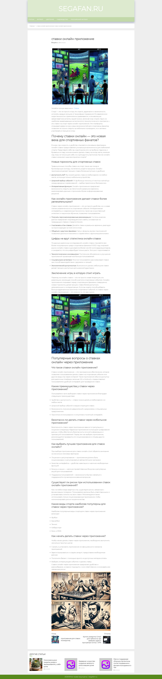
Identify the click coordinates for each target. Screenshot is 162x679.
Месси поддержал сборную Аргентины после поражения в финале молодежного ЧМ (122, 663)
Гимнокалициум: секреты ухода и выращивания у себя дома (52, 663)
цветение (50, 19)
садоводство (62, 19)
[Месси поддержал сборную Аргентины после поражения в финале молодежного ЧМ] (105, 664)
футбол (40, 19)
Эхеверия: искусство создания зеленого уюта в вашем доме (87, 663)
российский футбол (79, 19)
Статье (76, 108)
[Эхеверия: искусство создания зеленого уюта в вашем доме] (70, 664)
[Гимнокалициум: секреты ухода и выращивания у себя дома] (36, 664)
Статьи (31, 19)
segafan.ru (81, 8)
